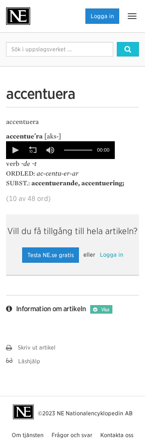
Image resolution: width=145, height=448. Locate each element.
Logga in (102, 16)
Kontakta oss (116, 435)
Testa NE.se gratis (50, 255)
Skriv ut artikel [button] (34, 347)
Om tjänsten (28, 435)
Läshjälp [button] (26, 361)
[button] (15, 150)
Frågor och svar (72, 435)
